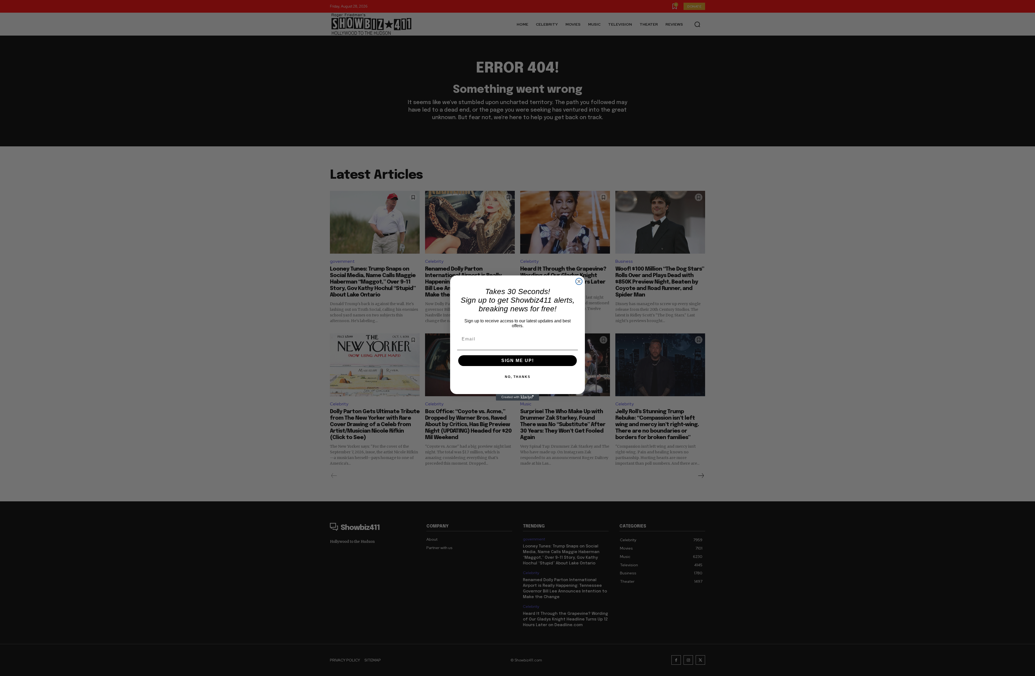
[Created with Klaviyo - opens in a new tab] (517, 397)
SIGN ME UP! (517, 360)
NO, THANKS (517, 377)
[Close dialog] (579, 281)
